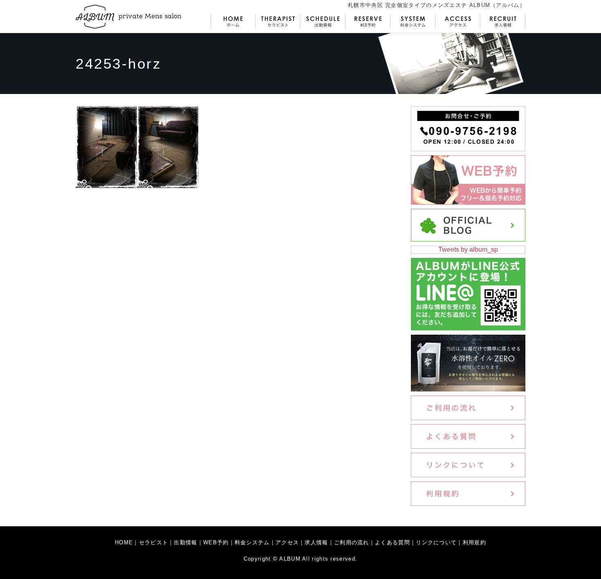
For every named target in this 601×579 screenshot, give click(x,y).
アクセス (287, 542)
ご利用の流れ (351, 542)
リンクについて (436, 542)
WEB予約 (216, 542)
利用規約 (474, 542)
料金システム (252, 542)
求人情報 (316, 542)
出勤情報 (185, 542)
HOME (124, 542)
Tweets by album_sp (468, 249)
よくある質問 (392, 542)
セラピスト (153, 542)
